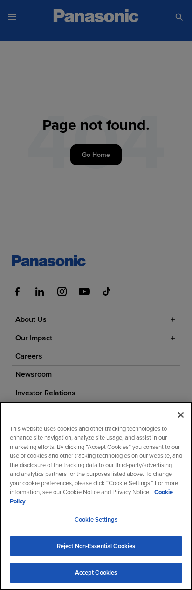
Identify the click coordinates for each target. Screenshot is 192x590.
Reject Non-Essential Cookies (96, 546)
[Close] (181, 415)
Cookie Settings (96, 519)
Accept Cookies (96, 572)
